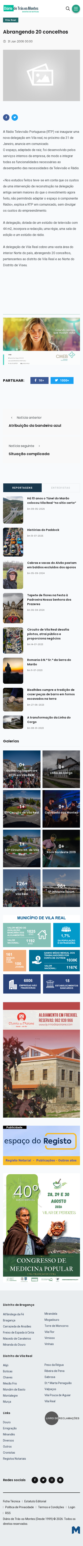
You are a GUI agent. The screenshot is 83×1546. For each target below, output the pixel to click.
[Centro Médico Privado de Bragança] (41, 341)
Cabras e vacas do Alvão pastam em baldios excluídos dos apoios (52, 565)
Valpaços (50, 1389)
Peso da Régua (54, 1364)
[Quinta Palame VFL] (41, 1059)
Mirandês (9, 1434)
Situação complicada (29, 454)
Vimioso (50, 1338)
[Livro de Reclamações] (63, 1418)
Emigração (10, 1428)
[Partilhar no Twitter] (14, 117)
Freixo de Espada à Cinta (18, 1332)
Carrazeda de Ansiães (17, 1326)
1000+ (64, 380)
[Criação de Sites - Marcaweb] (76, 1530)
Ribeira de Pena (54, 1371)
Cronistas (9, 1452)
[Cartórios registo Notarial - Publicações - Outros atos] (41, 1145)
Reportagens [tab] (22, 487)
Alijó (5, 1365)
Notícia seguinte (21, 446)
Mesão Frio (10, 1383)
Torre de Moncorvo (56, 1325)
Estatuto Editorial (35, 1501)
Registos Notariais (14, 1458)
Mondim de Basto (14, 1389)
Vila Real (10, 20)
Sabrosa (50, 1377)
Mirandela (51, 1313)
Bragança (9, 1320)
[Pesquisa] (68, 8)
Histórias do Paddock (43, 530)
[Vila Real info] (41, 954)
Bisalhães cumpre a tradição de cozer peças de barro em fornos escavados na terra (51, 694)
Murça (7, 1401)
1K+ (41, 380)
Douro (7, 1422)
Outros (7, 1446)
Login (71, 1507)
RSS (8, 1513)
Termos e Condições (51, 1507)
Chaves (7, 1377)
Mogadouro (52, 1319)
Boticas (7, 1371)
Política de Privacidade (19, 1507)
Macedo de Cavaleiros (17, 1338)
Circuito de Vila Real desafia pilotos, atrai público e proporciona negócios (48, 634)
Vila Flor (49, 1332)
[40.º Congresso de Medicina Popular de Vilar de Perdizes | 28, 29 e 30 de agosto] (41, 1227)
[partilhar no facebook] (6, 117)
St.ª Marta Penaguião (58, 1383)
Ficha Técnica (11, 1501)
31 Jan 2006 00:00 (20, 41)
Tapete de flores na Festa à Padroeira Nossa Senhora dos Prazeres (49, 599)
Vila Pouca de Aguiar (58, 1395)
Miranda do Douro (14, 1344)
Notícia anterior (29, 417)
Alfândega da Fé (13, 1314)
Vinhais (49, 1344)
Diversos (8, 1440)
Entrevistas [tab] (60, 487)
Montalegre (10, 1395)
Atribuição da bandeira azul (35, 425)
